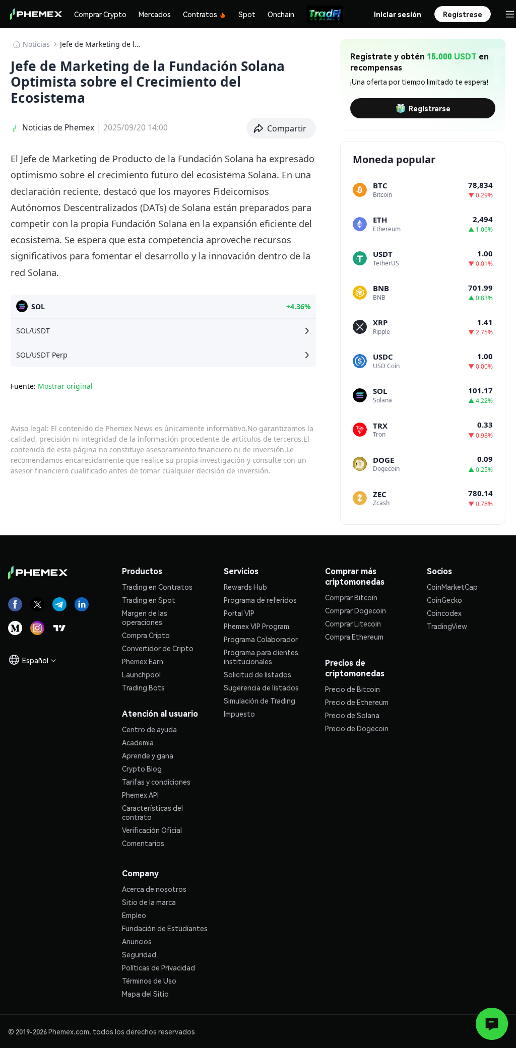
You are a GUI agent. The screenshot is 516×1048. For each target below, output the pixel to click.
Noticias (36, 44)
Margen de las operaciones (144, 617)
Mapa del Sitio (145, 993)
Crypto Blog (142, 768)
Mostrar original (65, 386)
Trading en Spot (148, 599)
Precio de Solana (352, 715)
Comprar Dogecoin (355, 610)
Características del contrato (152, 812)
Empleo (134, 915)
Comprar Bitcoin (351, 597)
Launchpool (141, 674)
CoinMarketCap (452, 586)
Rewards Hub (245, 586)
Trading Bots (143, 687)
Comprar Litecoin (353, 623)
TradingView (447, 626)
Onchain (281, 14)
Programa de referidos (260, 599)
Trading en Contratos (157, 586)
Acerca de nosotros (154, 888)
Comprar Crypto (100, 14)
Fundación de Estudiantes (165, 928)
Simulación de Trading (259, 700)
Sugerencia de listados (261, 687)
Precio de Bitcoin (352, 688)
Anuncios (137, 941)
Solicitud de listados (257, 674)
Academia (138, 742)
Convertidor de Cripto (158, 648)
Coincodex (444, 612)
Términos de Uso (149, 980)
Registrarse (429, 108)
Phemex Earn (142, 661)
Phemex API (140, 794)
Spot (246, 14)
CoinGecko (444, 599)
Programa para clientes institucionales (261, 657)
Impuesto (239, 713)
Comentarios (143, 843)
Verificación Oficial (152, 829)
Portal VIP (239, 612)
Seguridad (139, 954)
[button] (281, 128)
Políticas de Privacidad (158, 967)
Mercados (155, 14)
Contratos (200, 14)
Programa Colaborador (261, 639)
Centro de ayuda (149, 729)
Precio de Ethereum (357, 702)
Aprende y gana (147, 755)
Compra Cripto (146, 635)
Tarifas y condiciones (156, 781)
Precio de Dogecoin (357, 728)
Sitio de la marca (149, 901)
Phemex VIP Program (256, 626)
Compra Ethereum (354, 636)
